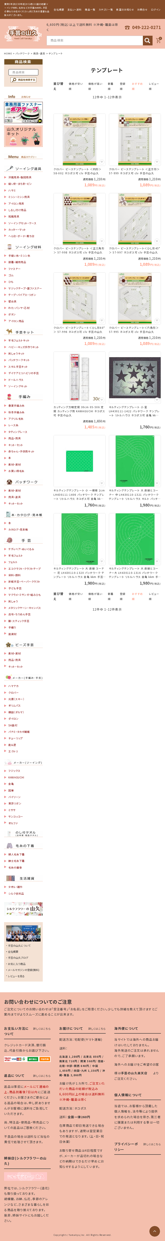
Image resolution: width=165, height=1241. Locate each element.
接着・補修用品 (17, 262)
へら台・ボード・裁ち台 (21, 236)
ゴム (10, 275)
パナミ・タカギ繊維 (19, 731)
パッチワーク (22, 53)
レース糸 (13, 425)
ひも (10, 281)
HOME (8, 53)
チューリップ (15, 738)
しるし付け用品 (17, 210)
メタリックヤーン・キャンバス (24, 608)
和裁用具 (13, 216)
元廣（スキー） (16, 699)
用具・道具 (39, 53)
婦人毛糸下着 (16, 854)
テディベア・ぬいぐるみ (21, 549)
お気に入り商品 (17, 964)
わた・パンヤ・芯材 (18, 308)
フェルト (12, 562)
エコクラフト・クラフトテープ (24, 568)
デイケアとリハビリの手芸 (23, 373)
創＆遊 (12, 745)
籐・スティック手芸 (18, 621)
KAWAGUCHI (16, 777)
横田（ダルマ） (16, 712)
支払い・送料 (74, 9)
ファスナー (14, 268)
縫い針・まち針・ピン (20, 183)
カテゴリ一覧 (106, 9)
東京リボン (14, 803)
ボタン (12, 314)
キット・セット (15, 445)
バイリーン (14, 797)
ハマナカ (13, 686)
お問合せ (142, 9)
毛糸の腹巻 (15, 867)
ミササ (12, 810)
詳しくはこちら (41, 1028)
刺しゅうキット (16, 353)
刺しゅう (13, 601)
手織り (12, 627)
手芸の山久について (19, 945)
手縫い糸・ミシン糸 (19, 255)
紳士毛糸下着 (16, 861)
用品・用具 (14, 438)
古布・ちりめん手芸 (19, 614)
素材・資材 (14, 464)
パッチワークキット (19, 360)
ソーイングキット (18, 386)
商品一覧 (90, 9)
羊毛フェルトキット (18, 340)
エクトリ (13, 751)
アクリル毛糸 (16, 418)
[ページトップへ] (154, 1231)
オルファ (13, 823)
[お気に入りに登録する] (101, 162)
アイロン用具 (16, 203)
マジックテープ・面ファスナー (25, 288)
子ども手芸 (14, 588)
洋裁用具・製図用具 (19, 177)
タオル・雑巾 (15, 887)
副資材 (12, 634)
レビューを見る (16, 976)
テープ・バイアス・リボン (22, 294)
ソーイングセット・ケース (22, 223)
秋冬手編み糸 (16, 412)
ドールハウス (16, 379)
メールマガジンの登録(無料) (23, 970)
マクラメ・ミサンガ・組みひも (24, 594)
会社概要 (59, 9)
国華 (11, 790)
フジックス (14, 770)
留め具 (12, 301)
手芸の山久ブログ (18, 957)
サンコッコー (15, 816)
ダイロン (13, 718)
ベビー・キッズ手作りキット (23, 347)
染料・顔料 (14, 575)
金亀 (11, 784)
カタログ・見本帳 (18, 529)
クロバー (13, 692)
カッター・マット (17, 229)
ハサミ (12, 190)
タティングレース (18, 432)
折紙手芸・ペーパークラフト (24, 581)
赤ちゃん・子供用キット (21, 451)
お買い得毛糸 (16, 471)
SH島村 (12, 725)
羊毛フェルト (15, 555)
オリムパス (14, 705)
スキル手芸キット (18, 366)
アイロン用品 (16, 321)
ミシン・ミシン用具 (19, 197)
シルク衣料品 (16, 893)
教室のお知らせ (125, 9)
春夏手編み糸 (16, 405)
